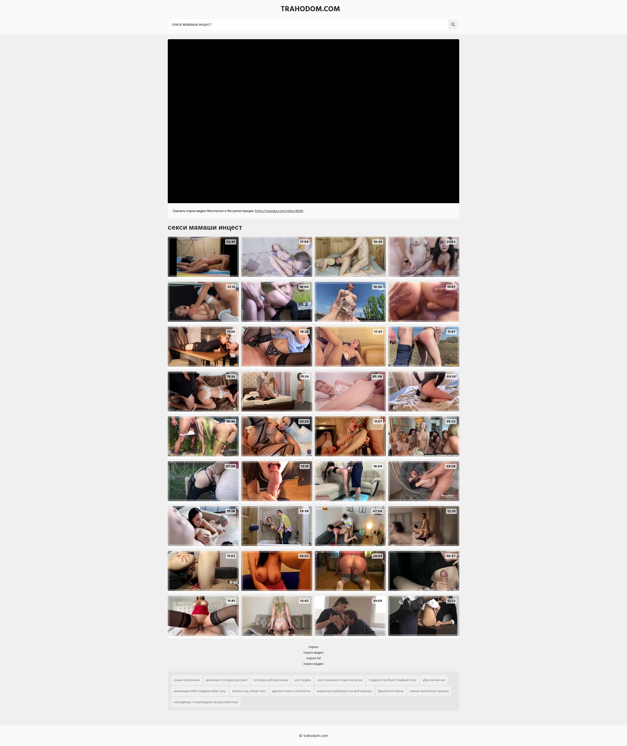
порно (313, 647)
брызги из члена (390, 691)
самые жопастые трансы (429, 691)
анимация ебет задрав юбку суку (200, 691)
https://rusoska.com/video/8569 (279, 211)
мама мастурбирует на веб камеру (344, 691)
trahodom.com (310, 9)
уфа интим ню (433, 680)
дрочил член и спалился (291, 691)
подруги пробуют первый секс (392, 680)
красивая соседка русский (226, 680)
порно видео (313, 652)
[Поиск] (453, 24)
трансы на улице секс (249, 691)
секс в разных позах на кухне (340, 680)
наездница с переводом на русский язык (206, 702)
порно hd (313, 658)
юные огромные (187, 680)
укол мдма (302, 680)
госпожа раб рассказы (270, 680)
